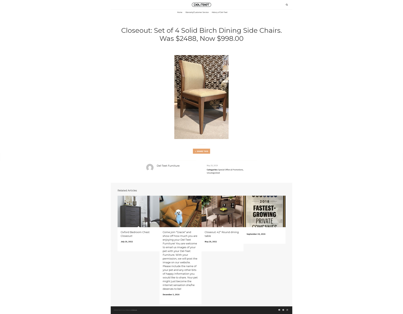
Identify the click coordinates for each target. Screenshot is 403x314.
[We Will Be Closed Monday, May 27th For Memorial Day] (28, 156)
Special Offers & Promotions (230, 169)
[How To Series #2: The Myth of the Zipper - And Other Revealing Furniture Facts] (364, 156)
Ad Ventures (134, 310)
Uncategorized (213, 172)
